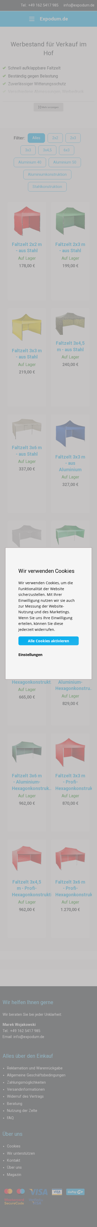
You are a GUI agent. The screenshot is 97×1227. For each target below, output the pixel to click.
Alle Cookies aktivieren (48, 640)
